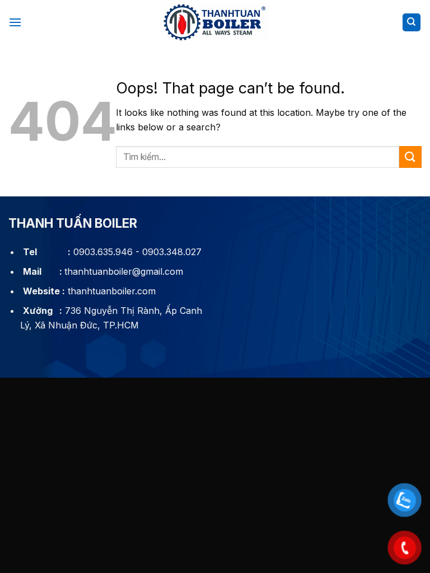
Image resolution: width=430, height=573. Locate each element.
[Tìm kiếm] (412, 22)
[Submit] (410, 157)
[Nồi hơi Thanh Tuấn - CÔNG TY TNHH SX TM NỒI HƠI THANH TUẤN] (215, 23)
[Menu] (15, 22)
